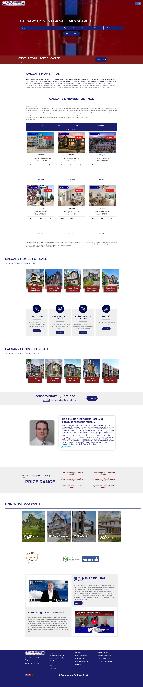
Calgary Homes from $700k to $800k (103, 480)
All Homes (27, 533)
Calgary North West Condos (54, 379)
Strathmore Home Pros (104, 661)
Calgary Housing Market (56, 658)
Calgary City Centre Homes (35, 289)
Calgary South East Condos (91, 379)
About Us (52, 663)
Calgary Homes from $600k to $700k (103, 473)
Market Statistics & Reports (83, 317)
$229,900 (109, 137)
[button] (66, 28)
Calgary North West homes (54, 289)
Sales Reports (79, 658)
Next (90, 239)
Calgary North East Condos (73, 379)
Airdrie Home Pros (102, 652)
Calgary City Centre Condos (35, 379)
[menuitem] (66, 28)
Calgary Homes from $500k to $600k (72, 486)
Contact (130, 3)
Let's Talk (106, 316)
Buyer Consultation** (82, 655)
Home (68, 3)
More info (40, 179)
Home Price (78, 652)
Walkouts (81, 536)
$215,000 (109, 191)
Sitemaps (78, 664)
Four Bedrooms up (108, 537)
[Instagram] (32, 675)
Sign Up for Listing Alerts (71, 129)
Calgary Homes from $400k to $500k (71, 480)
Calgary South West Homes (110, 289)
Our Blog (112, 3)
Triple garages (58, 536)
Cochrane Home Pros (104, 655)
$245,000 (48, 137)
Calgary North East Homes (73, 289)
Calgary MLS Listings (55, 655)
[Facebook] (136, 3)
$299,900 (48, 191)
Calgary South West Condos (110, 379)
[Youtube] (29, 675)
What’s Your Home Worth (60, 317)
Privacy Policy (53, 668)
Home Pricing (37, 316)
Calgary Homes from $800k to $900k (103, 486)
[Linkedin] (139, 3)
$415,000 (78, 191)
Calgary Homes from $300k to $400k (71, 473)
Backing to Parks (30, 537)
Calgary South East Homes (91, 289)
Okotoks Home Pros (103, 658)
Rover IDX (114, 248)
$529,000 (78, 137)
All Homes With (55, 533)
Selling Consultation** (82, 661)
